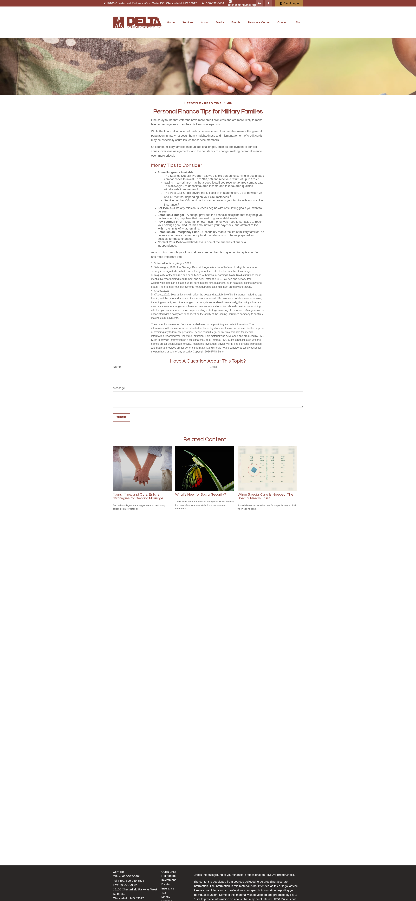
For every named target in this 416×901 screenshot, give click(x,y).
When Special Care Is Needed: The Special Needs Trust (265, 496)
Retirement (168, 875)
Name (117, 366)
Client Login (291, 3)
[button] (171, 22)
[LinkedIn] (259, 3)
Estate (165, 884)
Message (119, 388)
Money (165, 897)
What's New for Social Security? (200, 494)
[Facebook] (268, 3)
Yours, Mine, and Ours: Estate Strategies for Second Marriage (138, 496)
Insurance (167, 888)
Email (213, 366)
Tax (163, 892)
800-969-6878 (135, 880)
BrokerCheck (285, 874)
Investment (168, 880)
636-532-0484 (215, 3)
